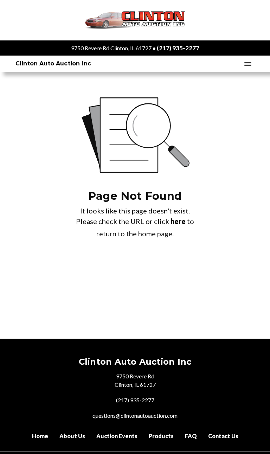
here (178, 221)
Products (161, 436)
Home (40, 436)
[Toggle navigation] (248, 64)
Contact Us (223, 436)
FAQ (191, 436)
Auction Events (116, 436)
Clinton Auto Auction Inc (53, 63)
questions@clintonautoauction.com (135, 415)
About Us (72, 436)
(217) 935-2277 (178, 48)
